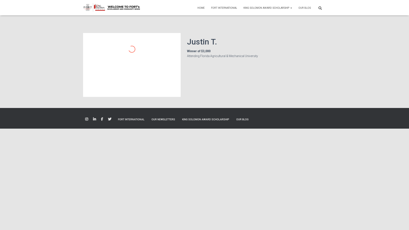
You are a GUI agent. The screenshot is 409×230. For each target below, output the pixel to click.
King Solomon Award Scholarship (266, 7)
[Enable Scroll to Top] (400, 221)
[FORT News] (112, 7)
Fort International (224, 7)
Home (201, 7)
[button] (291, 7)
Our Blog (304, 7)
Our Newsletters (163, 119)
